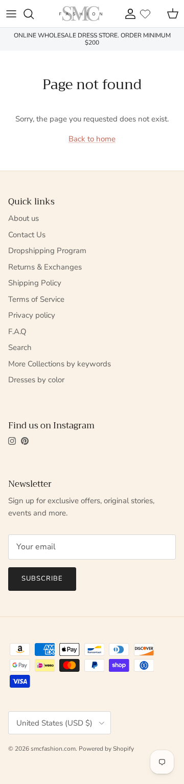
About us (23, 218)
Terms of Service (36, 299)
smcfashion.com (53, 749)
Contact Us (26, 235)
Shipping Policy (34, 283)
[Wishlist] (145, 14)
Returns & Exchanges (45, 267)
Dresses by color (36, 380)
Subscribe (42, 578)
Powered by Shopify (106, 749)
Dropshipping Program (47, 250)
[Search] (33, 14)
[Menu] (11, 14)
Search (20, 347)
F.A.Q (17, 331)
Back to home (92, 139)
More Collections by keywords (59, 364)
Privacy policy (31, 315)
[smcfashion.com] (80, 13)
